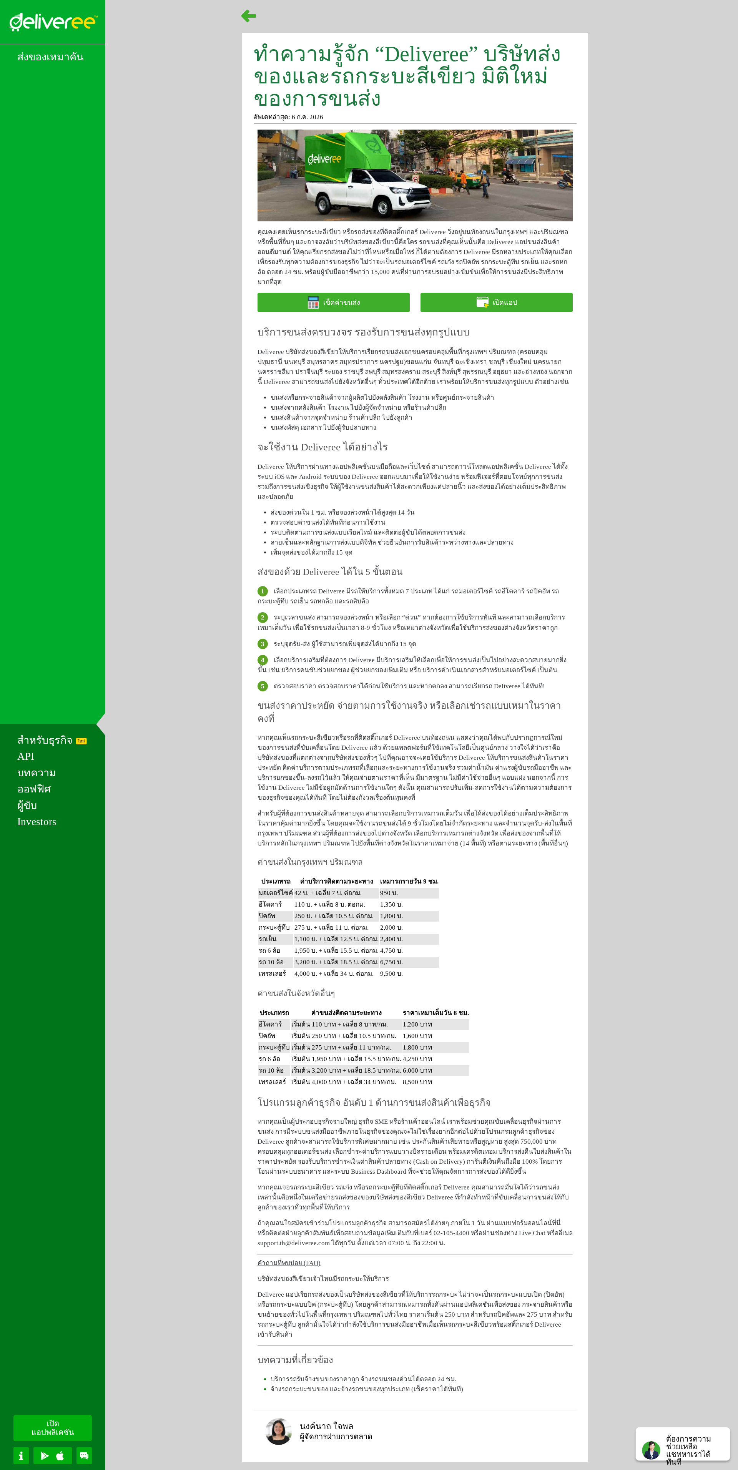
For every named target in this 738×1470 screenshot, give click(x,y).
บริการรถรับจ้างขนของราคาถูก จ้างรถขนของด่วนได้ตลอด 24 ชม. (363, 1379)
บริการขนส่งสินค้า (519, 757)
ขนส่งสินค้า (287, 417)
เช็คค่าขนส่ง (341, 302)
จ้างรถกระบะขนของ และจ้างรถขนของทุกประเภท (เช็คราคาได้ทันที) (367, 1389)
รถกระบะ (303, 1187)
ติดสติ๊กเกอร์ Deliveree (389, 737)
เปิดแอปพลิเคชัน (53, 1428)
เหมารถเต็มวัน (441, 813)
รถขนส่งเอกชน (399, 351)
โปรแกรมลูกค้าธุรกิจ (514, 1131)
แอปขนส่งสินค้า (537, 242)
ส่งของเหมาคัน (50, 57)
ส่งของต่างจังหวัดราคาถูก (522, 627)
